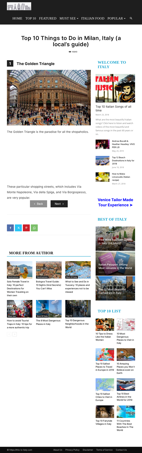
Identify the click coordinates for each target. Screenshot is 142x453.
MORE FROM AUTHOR (31, 253)
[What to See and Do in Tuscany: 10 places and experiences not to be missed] (78, 270)
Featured (47, 18)
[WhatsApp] (34, 227)
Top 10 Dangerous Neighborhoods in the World (77, 324)
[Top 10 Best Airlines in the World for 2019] (126, 384)
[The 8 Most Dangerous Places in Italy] (48, 308)
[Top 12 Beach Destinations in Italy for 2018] (102, 160)
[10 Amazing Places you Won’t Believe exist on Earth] (126, 354)
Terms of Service (104, 450)
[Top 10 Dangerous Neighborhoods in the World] (78, 308)
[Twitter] (18, 227)
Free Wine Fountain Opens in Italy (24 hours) (115, 241)
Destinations (13, 277)
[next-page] (14, 334)
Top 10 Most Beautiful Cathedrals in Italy (112, 291)
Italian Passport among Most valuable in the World (115, 266)
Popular (115, 18)
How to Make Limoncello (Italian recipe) (121, 177)
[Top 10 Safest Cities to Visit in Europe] (105, 384)
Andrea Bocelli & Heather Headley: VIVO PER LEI (123, 144)
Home (17, 18)
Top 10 (30, 18)
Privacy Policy (72, 450)
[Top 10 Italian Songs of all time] (115, 88)
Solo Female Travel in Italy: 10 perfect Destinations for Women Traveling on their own (18, 288)
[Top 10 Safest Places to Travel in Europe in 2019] (105, 354)
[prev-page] (9, 334)
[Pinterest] (26, 227)
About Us (57, 450)
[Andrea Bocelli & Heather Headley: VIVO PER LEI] (102, 144)
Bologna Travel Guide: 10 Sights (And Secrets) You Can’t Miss (48, 285)
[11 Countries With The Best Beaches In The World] (126, 411)
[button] (131, 18)
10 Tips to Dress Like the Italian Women (104, 336)
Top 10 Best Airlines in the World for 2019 (124, 396)
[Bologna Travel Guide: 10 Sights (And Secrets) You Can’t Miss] (48, 270)
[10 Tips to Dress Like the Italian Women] (105, 324)
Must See (68, 18)
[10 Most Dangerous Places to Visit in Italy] (126, 324)
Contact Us (121, 450)
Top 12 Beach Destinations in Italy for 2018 (123, 160)
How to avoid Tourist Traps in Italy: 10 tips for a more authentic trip (19, 324)
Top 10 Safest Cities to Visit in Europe (104, 396)
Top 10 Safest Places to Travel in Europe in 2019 (105, 366)
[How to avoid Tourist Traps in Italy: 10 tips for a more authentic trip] (19, 308)
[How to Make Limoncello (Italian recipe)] (102, 177)
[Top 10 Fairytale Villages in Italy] (105, 411)
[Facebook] (10, 227)
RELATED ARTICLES (29, 246)
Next (58, 203)
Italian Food (92, 18)
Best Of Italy (71, 277)
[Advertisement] (49, 160)
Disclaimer (88, 450)
